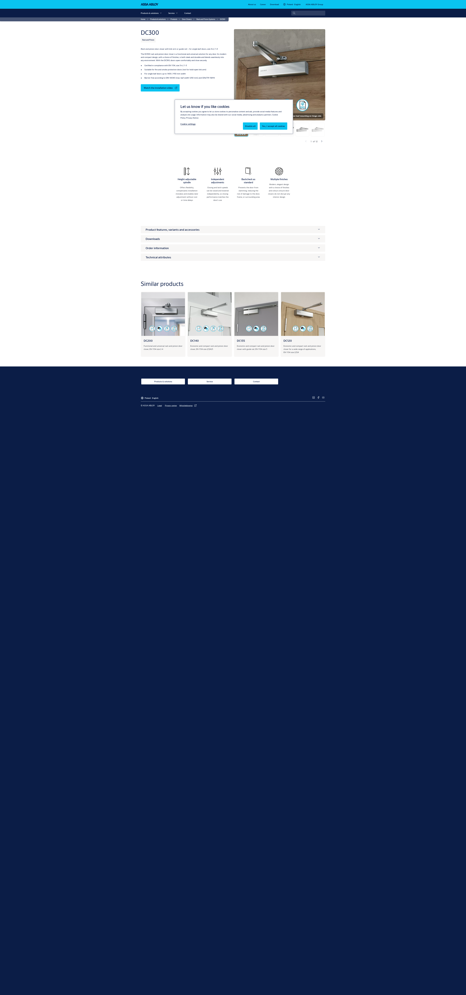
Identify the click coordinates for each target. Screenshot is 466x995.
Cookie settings (188, 124)
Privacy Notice (192, 117)
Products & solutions (150, 13)
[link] (252, 4)
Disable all (250, 126)
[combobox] (308, 13)
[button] (161, 13)
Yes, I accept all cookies (273, 126)
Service (171, 13)
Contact (187, 13)
